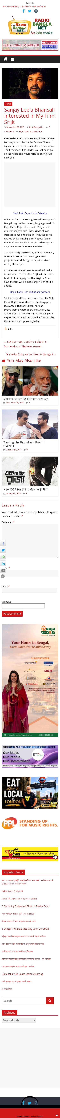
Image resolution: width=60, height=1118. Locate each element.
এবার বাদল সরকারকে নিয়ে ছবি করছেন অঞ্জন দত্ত (25, 399)
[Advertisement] (29, 184)
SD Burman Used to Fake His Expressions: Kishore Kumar (25, 344)
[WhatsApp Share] (3, 556)
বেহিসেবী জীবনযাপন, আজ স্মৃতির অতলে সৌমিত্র (19, 898)
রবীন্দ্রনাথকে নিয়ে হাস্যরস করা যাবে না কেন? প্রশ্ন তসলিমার (24, 936)
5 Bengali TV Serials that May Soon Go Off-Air (25, 928)
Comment (8, 522)
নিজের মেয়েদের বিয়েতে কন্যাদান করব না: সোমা (19, 921)
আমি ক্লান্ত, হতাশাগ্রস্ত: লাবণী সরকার (17, 981)
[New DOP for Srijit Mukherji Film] (30, 458)
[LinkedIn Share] (3, 563)
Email (5, 586)
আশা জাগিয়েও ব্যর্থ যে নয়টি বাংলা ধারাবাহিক (18, 913)
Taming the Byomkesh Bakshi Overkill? (23, 444)
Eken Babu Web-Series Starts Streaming (22, 973)
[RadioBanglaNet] (5, 59)
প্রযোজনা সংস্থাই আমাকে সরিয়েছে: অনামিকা (18, 966)
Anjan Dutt (23, 131)
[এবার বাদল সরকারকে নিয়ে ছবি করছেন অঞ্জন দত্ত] (30, 368)
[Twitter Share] (3, 550)
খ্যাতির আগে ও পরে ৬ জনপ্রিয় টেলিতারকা (17, 951)
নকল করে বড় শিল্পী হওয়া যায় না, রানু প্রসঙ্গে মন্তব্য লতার (23, 943)
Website (6, 601)
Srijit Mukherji (36, 131)
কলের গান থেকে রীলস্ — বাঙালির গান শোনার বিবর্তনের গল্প (24, 6)
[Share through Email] (3, 570)
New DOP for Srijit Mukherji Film (25, 489)
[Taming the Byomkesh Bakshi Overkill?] (30, 411)
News (8, 103)
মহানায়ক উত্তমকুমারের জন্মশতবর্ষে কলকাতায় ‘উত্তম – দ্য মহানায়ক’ (26, 958)
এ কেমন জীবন (7, 988)
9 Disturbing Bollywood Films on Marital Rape (25, 906)
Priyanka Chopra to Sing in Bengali (31, 354)
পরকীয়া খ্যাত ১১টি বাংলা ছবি (12, 891)
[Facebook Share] (3, 543)
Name (6, 568)
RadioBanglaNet (36, 127)
